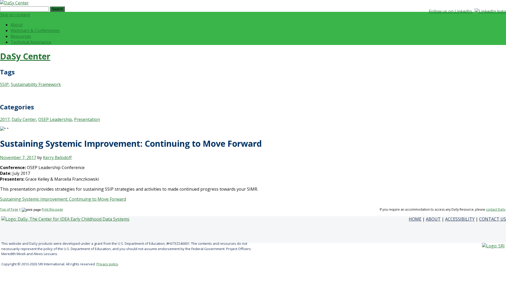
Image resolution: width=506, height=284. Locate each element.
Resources (21, 36)
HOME (415, 219)
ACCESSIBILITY (460, 219)
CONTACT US (492, 219)
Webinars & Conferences (35, 30)
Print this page (52, 209)
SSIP (4, 84)
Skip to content (15, 15)
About (17, 25)
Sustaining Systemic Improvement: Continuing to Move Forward (63, 199)
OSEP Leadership (55, 119)
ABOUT (433, 219)
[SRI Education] (493, 246)
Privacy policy (107, 264)
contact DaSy (495, 209)
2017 (4, 119)
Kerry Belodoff (57, 157)
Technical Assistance (31, 42)
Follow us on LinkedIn (450, 11)
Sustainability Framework (36, 84)
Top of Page (9, 209)
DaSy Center (25, 56)
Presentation (87, 119)
